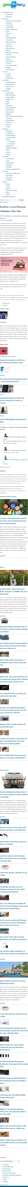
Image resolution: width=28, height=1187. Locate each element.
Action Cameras (10, 93)
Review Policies (7, 1168)
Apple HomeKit (10, 27)
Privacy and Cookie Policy (9, 1173)
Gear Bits (2, 375)
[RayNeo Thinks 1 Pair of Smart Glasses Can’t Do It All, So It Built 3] (4, 838)
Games (7, 160)
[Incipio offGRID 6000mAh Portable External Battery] (4, 413)
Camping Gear (9, 99)
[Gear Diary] (14, 5)
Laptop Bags (12, 141)
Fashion (5, 182)
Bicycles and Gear (10, 97)
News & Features (11, 356)
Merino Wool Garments (11, 190)
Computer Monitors (10, 135)
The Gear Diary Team (8, 1166)
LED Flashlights (10, 120)
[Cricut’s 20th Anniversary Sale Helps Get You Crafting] (4, 869)
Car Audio (8, 73)
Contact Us (5, 1181)
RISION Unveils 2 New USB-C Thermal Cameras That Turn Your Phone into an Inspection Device (12, 1047)
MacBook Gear (9, 145)
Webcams (8, 154)
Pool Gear (8, 124)
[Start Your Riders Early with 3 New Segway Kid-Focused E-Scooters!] (14, 977)
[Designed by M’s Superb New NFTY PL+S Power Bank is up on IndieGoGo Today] (4, 354)
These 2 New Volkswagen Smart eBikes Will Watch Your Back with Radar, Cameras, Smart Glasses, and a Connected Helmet (14, 905)
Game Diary (6, 156)
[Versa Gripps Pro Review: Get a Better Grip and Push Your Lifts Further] (4, 689)
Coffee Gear (9, 33)
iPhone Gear (9, 16)
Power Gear (9, 122)
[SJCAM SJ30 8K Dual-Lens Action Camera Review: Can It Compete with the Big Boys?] (4, 751)
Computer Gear (9, 133)
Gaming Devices (10, 162)
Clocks (7, 31)
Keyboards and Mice (11, 137)
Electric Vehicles (10, 112)
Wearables (8, 88)
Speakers (8, 59)
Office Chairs (9, 46)
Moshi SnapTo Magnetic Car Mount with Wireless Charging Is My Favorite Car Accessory (12, 400)
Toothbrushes (9, 179)
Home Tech (6, 18)
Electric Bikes (9, 105)
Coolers (8, 101)
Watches (8, 194)
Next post (5, 305)
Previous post (6, 303)
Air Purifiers (9, 23)
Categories (2, 1161)
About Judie (6, 1164)
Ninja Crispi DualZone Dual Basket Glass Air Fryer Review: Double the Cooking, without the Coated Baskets (14, 629)
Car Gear (5, 71)
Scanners (8, 152)
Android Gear (9, 14)
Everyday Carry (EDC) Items (13, 173)
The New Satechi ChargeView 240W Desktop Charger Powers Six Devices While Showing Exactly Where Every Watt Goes (13, 922)
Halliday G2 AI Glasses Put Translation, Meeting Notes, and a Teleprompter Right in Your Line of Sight (13, 1111)
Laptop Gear (12, 143)
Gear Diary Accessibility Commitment (12, 1175)
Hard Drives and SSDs (11, 148)
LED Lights (9, 44)
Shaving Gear (9, 177)
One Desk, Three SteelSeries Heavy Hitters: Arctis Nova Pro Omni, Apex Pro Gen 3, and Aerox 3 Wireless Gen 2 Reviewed (13, 710)
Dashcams (8, 76)
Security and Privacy (11, 57)
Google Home (9, 40)
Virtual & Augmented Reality (13, 169)
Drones (7, 103)
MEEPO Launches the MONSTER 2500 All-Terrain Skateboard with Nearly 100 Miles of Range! (13, 1080)
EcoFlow (6, 216)
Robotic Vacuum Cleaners (12, 52)
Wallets (7, 192)
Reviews (2, 394)
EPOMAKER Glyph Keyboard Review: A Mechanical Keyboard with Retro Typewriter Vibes (13, 662)
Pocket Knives (9, 175)
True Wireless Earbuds (11, 65)
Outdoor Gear (6, 90)
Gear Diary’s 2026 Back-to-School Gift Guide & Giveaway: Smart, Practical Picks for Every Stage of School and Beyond (13, 520)
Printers (8, 150)
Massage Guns (9, 86)
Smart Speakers (9, 61)
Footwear (8, 188)
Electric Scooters (10, 109)
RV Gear (8, 126)
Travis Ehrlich (8, 220)
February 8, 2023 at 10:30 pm (18, 450)
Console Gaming (10, 158)
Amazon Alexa (9, 25)
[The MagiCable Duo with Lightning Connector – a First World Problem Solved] (5, 373)
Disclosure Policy (7, 1171)
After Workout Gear (10, 82)
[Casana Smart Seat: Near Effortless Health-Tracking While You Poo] (4, 1091)
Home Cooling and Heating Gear (14, 20)
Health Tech (6, 80)
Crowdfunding (3, 356)
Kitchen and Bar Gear (11, 42)
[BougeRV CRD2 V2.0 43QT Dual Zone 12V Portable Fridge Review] (4, 720)
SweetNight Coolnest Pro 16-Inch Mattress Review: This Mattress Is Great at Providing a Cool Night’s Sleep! (13, 858)
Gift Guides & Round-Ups (9, 196)
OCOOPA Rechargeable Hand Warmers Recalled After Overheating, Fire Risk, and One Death (14, 1063)
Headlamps (8, 114)
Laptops (8, 139)
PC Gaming (9, 167)
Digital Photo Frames (11, 37)
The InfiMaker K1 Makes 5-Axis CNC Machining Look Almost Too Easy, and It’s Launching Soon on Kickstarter (12, 889)
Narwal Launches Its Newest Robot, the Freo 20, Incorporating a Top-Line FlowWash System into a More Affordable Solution (14, 1030)
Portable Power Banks (19, 216)
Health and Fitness (10, 84)
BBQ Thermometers (11, 95)
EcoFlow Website (4, 252)
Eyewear (8, 186)
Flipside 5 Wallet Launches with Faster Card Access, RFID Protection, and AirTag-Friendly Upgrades (13, 1142)
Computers (5, 129)
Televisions (8, 63)
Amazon (13, 252)
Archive (5, 1179)
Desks (7, 35)
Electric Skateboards (11, 107)
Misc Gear (5, 171)
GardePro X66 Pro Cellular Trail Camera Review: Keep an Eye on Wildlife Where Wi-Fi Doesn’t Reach (13, 591)
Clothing (8, 184)
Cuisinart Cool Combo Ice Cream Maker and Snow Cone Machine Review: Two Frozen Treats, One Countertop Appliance (13, 740)
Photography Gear (10, 48)
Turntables (8, 67)
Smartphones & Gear (8, 12)
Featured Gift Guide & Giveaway (8, 496)
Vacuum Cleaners (10, 69)
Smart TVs (8, 54)
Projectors (8, 50)
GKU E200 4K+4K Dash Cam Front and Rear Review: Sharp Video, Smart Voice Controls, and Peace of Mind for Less (13, 645)
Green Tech (11, 216)
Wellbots (22, 275)
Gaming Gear (9, 165)
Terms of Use (6, 1177)
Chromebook (9, 131)
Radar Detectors (10, 78)
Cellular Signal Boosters (11, 29)
